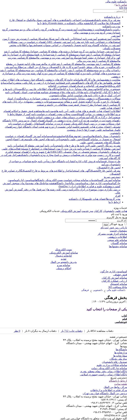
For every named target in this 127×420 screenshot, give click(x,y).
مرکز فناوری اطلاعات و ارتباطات (108, 390)
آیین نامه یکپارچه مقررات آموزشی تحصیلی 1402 (73, 42)
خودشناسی (54, 136)
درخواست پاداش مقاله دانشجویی (67, 95)
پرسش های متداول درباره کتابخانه (76, 89)
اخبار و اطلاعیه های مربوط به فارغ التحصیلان (46, 170)
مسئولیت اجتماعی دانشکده (77, 20)
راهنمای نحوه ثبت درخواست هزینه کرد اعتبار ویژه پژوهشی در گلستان (83, 120)
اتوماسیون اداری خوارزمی (99, 183)
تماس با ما (121, 4)
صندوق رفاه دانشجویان (114, 362)
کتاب (66, 136)
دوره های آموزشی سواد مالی (47, 20)
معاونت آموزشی (78, 29)
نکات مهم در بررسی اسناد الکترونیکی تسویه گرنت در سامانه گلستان (75, 123)
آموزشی (115, 35)
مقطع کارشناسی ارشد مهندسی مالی (100, 64)
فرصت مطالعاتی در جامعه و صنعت (56, 104)
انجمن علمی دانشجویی (71, 139)
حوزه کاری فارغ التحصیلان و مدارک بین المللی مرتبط (49, 67)
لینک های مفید (36, 183)
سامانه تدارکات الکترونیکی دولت (109, 368)
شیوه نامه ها (49, 111)
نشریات (71, 82)
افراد (117, 195)
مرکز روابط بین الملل (115, 387)
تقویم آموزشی (96, 38)
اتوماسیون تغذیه (84, 136)
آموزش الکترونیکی (70, 211)
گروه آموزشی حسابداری (107, 51)
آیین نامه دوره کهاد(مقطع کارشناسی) (75, 73)
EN (121, 7)
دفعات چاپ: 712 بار (71, 330)
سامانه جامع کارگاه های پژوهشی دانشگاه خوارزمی (53, 79)
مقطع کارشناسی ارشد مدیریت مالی (96, 60)
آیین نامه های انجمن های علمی (44, 139)
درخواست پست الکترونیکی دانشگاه (55, 180)
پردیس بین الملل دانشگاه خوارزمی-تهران (105, 393)
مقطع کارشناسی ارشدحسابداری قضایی (54, 54)
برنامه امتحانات (81, 38)
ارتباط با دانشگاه (118, 380)
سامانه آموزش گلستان (37, 136)
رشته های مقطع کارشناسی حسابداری (49, 51)
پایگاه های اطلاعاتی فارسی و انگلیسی (38, 89)
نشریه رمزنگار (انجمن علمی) (104, 145)
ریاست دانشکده (111, 29)
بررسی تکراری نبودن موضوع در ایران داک (98, 189)
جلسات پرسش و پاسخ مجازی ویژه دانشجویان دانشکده (49, 155)
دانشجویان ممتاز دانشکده (106, 136)
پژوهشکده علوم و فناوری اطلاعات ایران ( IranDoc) (86, 186)
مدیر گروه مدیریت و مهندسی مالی (92, 32)
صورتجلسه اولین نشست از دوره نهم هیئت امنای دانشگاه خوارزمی (49, 126)
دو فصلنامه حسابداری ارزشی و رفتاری (47, 82)
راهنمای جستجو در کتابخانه (62, 86)
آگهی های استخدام (80, 170)
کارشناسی (46, 38)
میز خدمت (87, 211)
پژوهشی (115, 76)
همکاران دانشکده (78, 199)
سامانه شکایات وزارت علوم (112, 365)
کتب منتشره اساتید (16, 82)
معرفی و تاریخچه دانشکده (106, 20)
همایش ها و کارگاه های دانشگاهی (92, 82)
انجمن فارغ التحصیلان (108, 167)
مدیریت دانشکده (111, 26)
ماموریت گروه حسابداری (82, 51)
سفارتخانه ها (120, 355)
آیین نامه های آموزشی (62, 38)
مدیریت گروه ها (61, 29)
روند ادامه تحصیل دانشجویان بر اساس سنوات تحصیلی (64, 45)
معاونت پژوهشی (94, 29)
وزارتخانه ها (120, 352)
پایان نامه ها (87, 92)
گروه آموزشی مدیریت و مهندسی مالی (55, 57)
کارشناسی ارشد (32, 38)
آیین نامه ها (62, 111)
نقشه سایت (49, 183)
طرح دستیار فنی (84, 104)
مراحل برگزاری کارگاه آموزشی (98, 117)
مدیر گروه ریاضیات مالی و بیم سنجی (32, 29)
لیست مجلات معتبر (67, 114)
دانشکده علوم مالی (115, 1)
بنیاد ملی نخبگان (118, 358)
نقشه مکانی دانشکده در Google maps (69, 23)
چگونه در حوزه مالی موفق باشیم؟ (96, 67)
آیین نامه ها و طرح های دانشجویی (71, 145)
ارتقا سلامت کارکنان (100, 23)
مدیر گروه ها (113, 199)
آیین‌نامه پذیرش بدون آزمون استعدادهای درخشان (60, 148)
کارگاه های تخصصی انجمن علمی (98, 142)
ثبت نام (104, 227)
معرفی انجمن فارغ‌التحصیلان (105, 170)
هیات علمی (121, 211)
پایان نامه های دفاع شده (68, 92)
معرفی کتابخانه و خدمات (90, 86)
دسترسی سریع (112, 177)
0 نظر (17, 330)
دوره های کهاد (103, 73)
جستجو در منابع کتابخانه (107, 89)
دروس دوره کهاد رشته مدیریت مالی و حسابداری (28, 73)
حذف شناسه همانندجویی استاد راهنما (34, 92)
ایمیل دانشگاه (62, 183)
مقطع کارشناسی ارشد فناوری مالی (62, 64)
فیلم (62, 136)
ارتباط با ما (43, 23)
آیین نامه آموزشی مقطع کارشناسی (35, 145)
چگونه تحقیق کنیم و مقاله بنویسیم (73, 101)
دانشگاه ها (121, 349)
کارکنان (98, 211)
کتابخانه (107, 86)
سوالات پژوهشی (112, 98)
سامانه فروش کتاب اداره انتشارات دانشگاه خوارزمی (75, 161)
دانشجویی (115, 133)
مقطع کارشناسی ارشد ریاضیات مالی (73, 70)
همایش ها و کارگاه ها (92, 79)
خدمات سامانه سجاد (85, 180)
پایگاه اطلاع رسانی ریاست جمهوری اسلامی (103, 374)
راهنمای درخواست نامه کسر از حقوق (37, 114)
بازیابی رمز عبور (118, 227)
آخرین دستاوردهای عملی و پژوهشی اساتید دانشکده (54, 117)
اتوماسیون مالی (78, 183)
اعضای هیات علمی (110, 108)
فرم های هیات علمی (79, 111)
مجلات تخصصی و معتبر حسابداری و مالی (45, 98)
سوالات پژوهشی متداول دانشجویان (85, 98)
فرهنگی (72, 136)
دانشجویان (108, 211)
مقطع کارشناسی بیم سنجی (39, 70)
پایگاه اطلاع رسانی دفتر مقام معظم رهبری (103, 371)
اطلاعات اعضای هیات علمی (105, 111)
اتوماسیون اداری (27, 180)
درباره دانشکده (112, 17)
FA (125, 7)
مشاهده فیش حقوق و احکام (27, 111)
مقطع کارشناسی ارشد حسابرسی (93, 54)
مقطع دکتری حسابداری (21, 54)
